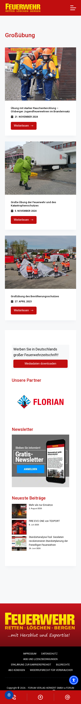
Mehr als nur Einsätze (41, 505)
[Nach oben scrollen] (41, 697)
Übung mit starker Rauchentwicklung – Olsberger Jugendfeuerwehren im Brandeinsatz (40, 109)
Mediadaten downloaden (40, 363)
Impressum (29, 653)
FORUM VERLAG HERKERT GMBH (46, 688)
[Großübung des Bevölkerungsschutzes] (40, 262)
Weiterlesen (25, 127)
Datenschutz (49, 653)
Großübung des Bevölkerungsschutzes (35, 296)
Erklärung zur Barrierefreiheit (31, 664)
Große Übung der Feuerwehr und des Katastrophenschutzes (33, 204)
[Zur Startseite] (23, 8)
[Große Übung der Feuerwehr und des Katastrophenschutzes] (40, 168)
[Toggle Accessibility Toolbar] (73, 680)
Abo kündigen (16, 670)
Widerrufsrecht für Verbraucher (51, 670)
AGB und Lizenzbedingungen (40, 659)
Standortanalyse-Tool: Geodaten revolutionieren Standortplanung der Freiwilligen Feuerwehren (48, 541)
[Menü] (73, 8)
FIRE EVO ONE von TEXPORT (44, 521)
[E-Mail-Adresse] (67, 697)
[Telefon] (13, 697)
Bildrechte (63, 664)
